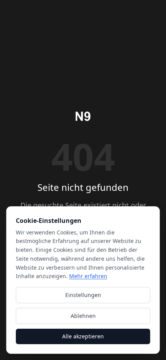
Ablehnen (83, 315)
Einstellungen (83, 295)
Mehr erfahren (88, 276)
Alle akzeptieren (83, 336)
